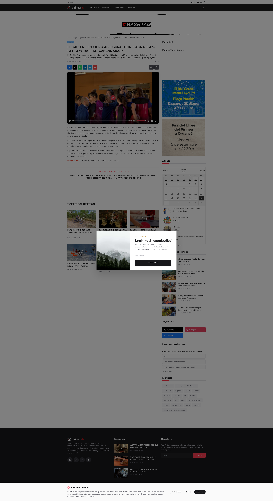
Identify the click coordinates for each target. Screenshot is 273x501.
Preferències (176, 492)
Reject (188, 492)
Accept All (199, 492)
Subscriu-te (153, 263)
